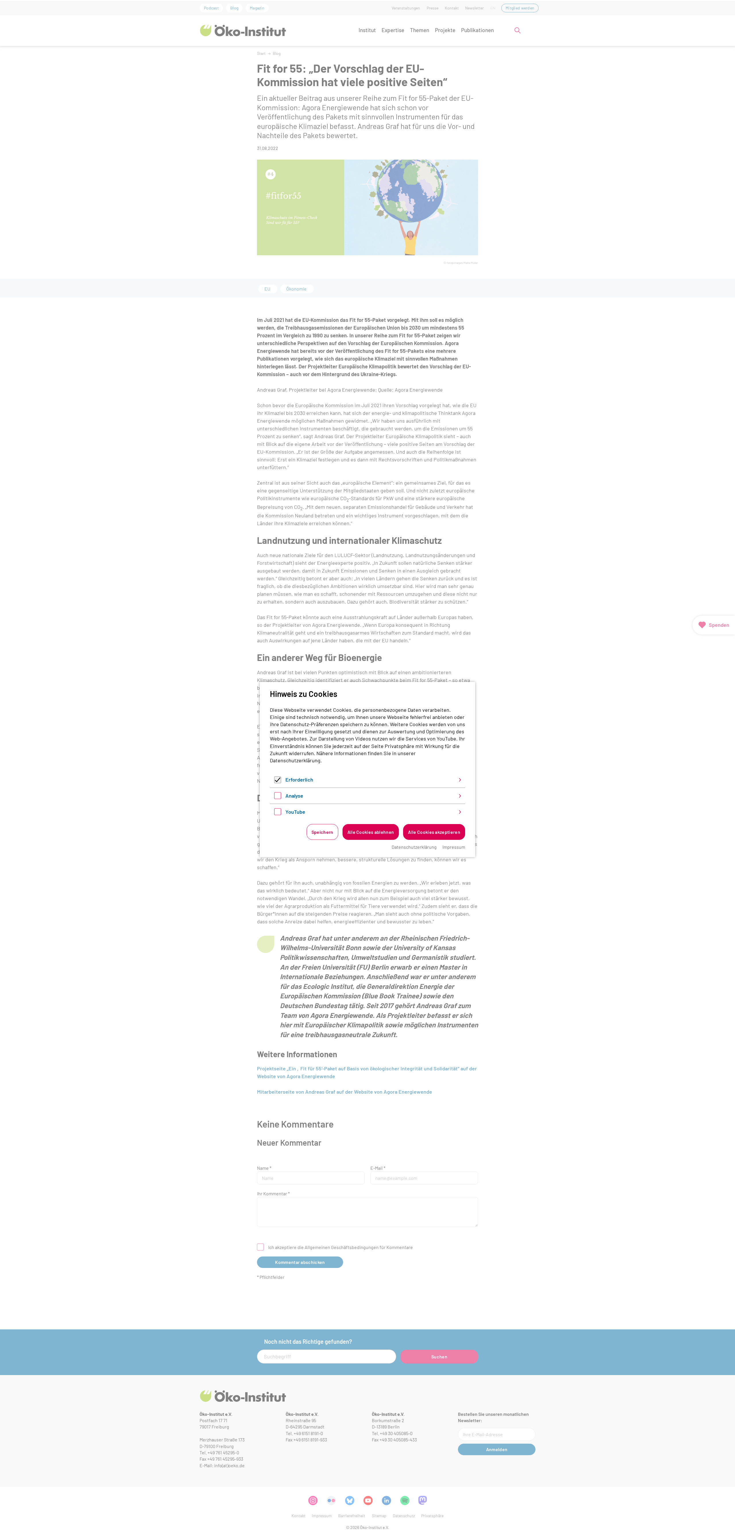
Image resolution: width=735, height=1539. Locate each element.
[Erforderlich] (277, 781)
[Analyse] (277, 797)
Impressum (453, 847)
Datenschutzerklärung (295, 760)
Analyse (294, 795)
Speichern (322, 832)
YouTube (295, 812)
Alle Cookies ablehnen (370, 832)
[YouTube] (277, 813)
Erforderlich (299, 779)
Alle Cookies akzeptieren (434, 832)
